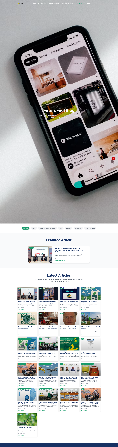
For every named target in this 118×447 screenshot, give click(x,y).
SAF (39, 3)
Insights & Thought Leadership (47, 228)
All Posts (25, 228)
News (33, 228)
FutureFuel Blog (81, 3)
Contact (89, 3)
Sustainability (65, 3)
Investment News (90, 228)
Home (34, 3)
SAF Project (44, 3)
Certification (78, 228)
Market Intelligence (54, 3)
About (72, 3)
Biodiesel (68, 228)
